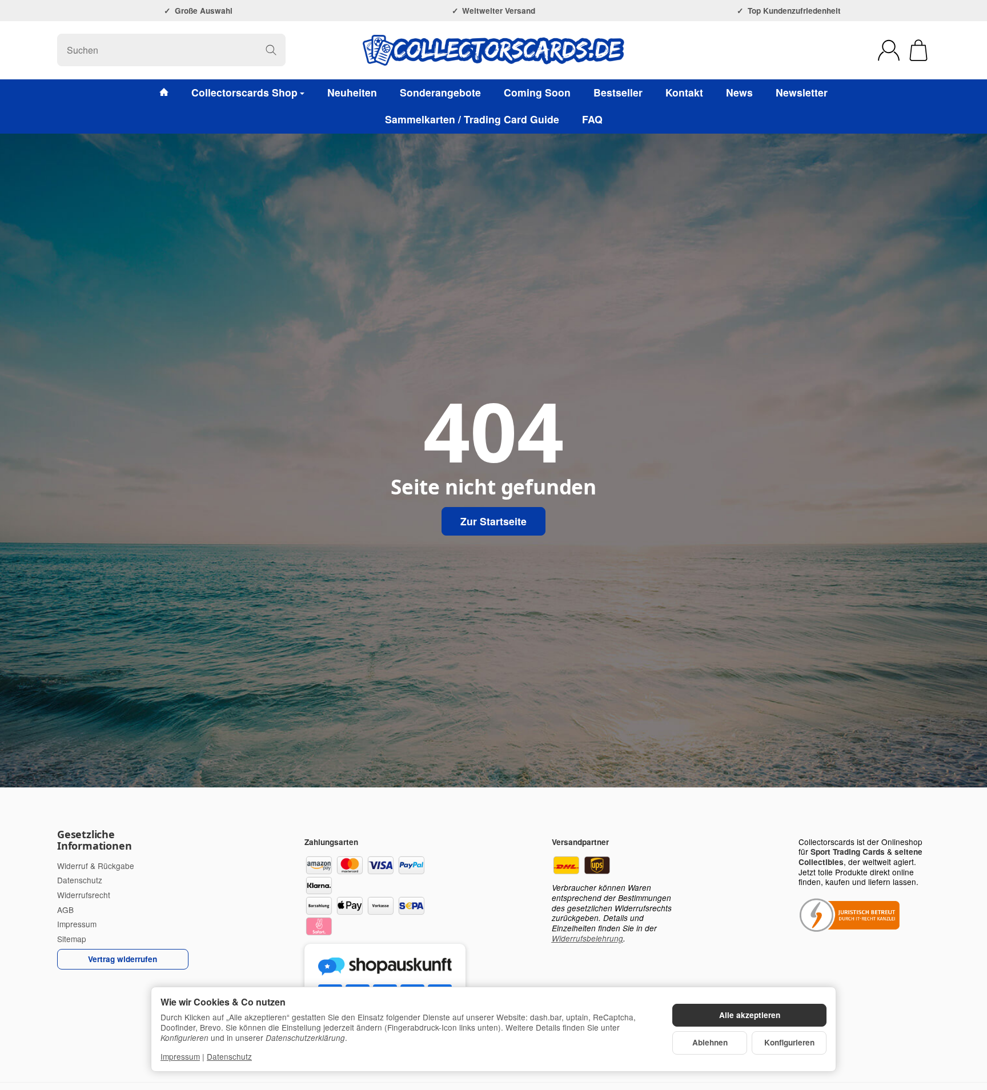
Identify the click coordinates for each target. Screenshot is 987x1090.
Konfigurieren (789, 1042)
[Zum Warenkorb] (918, 50)
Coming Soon (537, 92)
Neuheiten (352, 92)
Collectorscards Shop (244, 92)
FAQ (592, 119)
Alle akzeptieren (749, 1014)
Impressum (180, 1056)
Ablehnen (710, 1042)
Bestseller (618, 92)
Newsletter (802, 92)
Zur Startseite (493, 521)
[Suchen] (271, 50)
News (739, 92)
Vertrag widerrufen (122, 959)
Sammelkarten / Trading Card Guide (472, 119)
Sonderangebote (440, 92)
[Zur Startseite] (493, 50)
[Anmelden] (888, 50)
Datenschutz (229, 1056)
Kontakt (684, 92)
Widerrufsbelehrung (587, 938)
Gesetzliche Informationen (94, 840)
